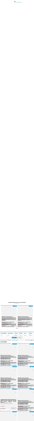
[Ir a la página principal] (18, 2)
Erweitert (14, 337)
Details (13, 325)
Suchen (20, 337)
